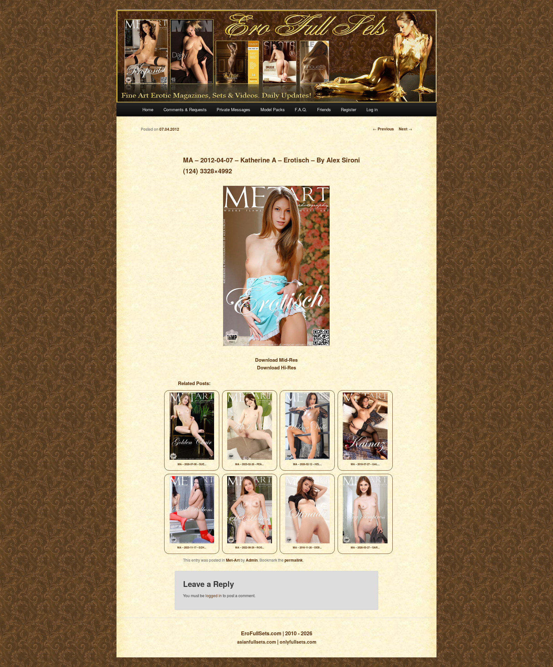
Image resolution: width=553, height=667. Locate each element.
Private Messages (233, 109)
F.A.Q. (301, 109)
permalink (294, 560)
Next (405, 129)
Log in (372, 109)
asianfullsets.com (256, 641)
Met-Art (233, 560)
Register (348, 109)
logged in (213, 595)
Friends (324, 109)
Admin (252, 560)
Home (147, 109)
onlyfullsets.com (298, 641)
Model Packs (272, 109)
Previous (383, 129)
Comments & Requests (185, 109)
